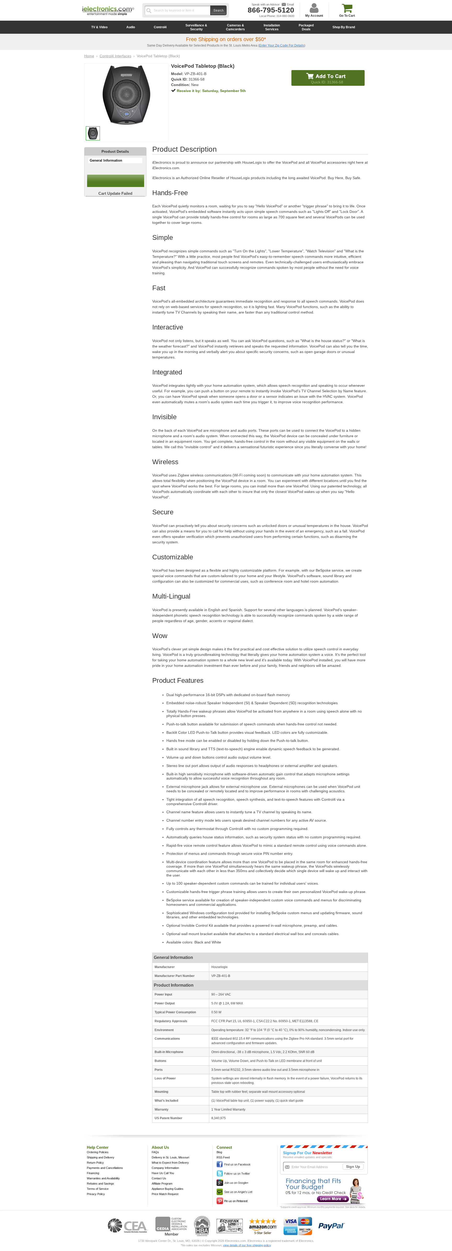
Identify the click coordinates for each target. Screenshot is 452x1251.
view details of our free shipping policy (247, 1245)
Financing (93, 1173)
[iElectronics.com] (108, 16)
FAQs (155, 1152)
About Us (160, 1147)
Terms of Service (98, 1188)
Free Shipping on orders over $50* (226, 39)
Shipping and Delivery (100, 1157)
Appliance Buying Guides (167, 1188)
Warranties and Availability (103, 1178)
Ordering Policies (98, 1152)
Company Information (165, 1167)
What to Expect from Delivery (170, 1162)
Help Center (98, 1147)
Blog (219, 1152)
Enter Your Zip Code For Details (281, 45)
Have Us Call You (163, 1173)
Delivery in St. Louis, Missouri (170, 1157)
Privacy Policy (96, 1194)
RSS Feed (223, 1157)
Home (89, 56)
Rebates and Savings (100, 1183)
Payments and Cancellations (105, 1167)
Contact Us (159, 1178)
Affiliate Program (162, 1183)
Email (290, 4)
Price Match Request (165, 1194)
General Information (106, 160)
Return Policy (95, 1162)
